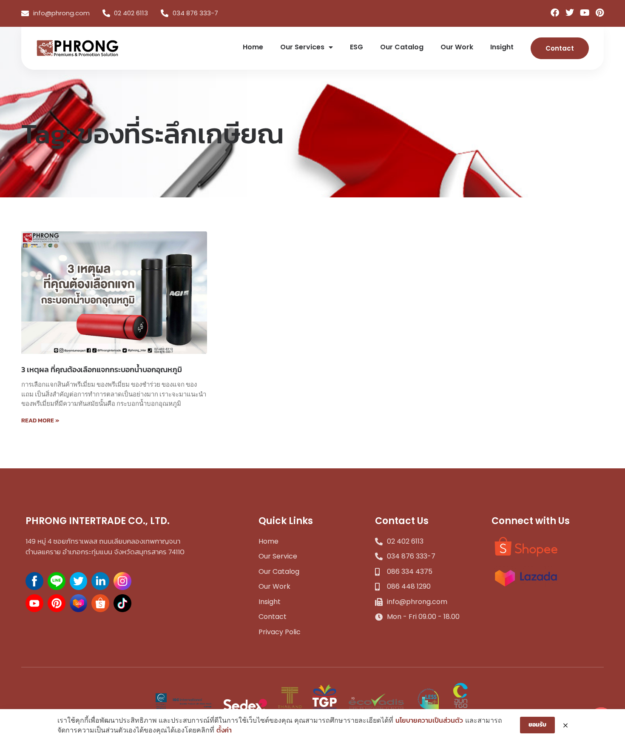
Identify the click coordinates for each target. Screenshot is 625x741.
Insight (502, 47)
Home (253, 47)
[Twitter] (569, 13)
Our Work (456, 47)
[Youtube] (584, 13)
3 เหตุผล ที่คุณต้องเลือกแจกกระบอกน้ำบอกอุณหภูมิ (101, 369)
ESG (356, 47)
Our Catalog (401, 47)
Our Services (302, 47)
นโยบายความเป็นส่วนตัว (429, 720)
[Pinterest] (599, 13)
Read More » (40, 420)
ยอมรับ (537, 724)
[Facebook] (555, 13)
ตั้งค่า (224, 730)
